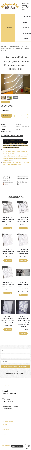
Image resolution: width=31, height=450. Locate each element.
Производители (15, 46)
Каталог (5, 419)
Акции (25, 22)
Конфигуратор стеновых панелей (12, 135)
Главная (3, 46)
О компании (6, 432)
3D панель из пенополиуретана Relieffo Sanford (8, 251)
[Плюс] (8, 102)
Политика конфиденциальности (10, 443)
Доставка (26, 27)
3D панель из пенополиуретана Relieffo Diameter (23, 219)
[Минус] (2, 102)
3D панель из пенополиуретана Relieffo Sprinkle (8, 284)
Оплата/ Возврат (7, 421)
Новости (5, 435)
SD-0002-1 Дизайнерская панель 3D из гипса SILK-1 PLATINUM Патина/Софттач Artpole (23, 321)
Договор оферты (6, 445)
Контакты (26, 39)
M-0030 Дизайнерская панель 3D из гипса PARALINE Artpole (7, 319)
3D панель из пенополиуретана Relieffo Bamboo (8, 219)
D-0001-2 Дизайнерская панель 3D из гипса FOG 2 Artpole (23, 285)
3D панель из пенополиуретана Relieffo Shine (23, 251)
